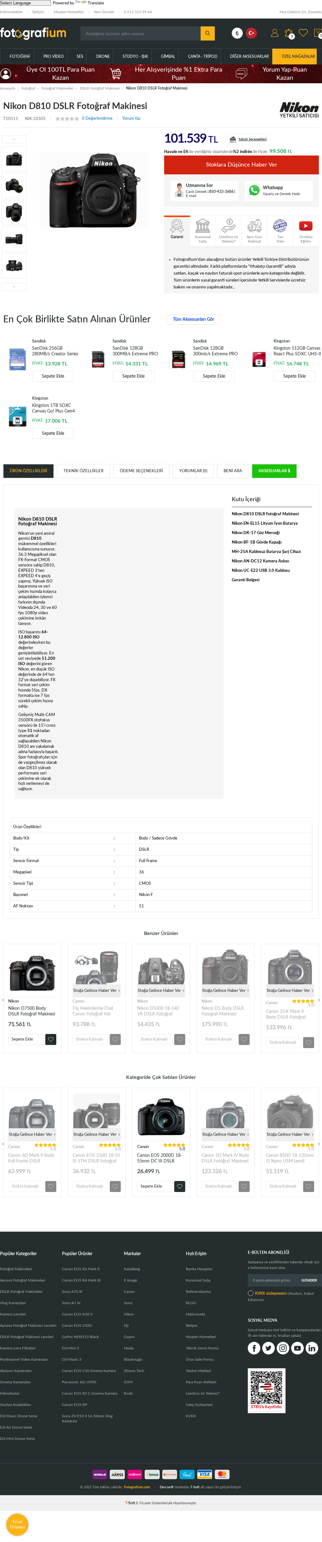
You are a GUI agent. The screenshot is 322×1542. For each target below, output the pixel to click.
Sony (128, 1303)
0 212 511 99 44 (138, 12)
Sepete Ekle (53, 376)
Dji (126, 1325)
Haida (129, 1348)
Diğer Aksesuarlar (249, 56)
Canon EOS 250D (77, 1325)
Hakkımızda (195, 1314)
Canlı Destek (196, 192)
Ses (80, 56)
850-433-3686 (221, 192)
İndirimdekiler (11, 12)
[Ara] (208, 33)
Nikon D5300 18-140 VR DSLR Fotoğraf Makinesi (158, 1011)
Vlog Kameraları (13, 1303)
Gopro (129, 1337)
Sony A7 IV (71, 1303)
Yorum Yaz (131, 119)
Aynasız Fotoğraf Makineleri (22, 1280)
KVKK (191, 1416)
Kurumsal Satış (198, 1280)
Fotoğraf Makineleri (16, 1269)
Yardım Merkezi (198, 1371)
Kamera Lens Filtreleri (18, 1348)
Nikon (13, 1001)
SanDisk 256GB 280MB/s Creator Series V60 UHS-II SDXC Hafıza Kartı (55, 351)
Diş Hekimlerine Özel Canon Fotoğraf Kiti (93, 1011)
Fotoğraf (20, 56)
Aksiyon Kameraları (16, 1371)
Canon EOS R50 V (77, 1314)
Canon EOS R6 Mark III (81, 1280)
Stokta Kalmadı (89, 1039)
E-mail (191, 196)
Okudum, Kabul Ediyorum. (281, 1297)
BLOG (191, 1303)
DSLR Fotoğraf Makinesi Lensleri (26, 1337)
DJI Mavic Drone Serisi (18, 1416)
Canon (78, 1001)
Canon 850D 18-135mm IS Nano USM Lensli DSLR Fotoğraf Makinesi (290, 1158)
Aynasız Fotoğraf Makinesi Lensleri (28, 1325)
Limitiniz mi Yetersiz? (202, 1393)
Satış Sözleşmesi (199, 1405)
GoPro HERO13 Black (80, 1337)
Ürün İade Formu (200, 1359)
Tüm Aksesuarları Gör (193, 319)
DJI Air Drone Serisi (16, 1427)
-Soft (130, 1503)
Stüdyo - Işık (135, 56)
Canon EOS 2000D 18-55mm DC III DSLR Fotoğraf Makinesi (159, 1158)
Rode (128, 1393)
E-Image (130, 1280)
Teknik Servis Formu (202, 1348)
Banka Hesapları (199, 1269)
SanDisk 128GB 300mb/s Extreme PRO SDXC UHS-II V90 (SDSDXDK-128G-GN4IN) (215, 351)
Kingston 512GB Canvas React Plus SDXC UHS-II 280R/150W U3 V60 (297, 351)
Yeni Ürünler (104, 12)
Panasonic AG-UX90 (79, 1382)
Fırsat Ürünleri (17, 1524)
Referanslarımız (198, 1291)
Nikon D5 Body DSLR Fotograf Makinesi (223, 1011)
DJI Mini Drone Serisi (17, 1439)
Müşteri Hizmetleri (69, 12)
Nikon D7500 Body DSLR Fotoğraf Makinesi (31, 1011)
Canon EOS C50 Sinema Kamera (89, 1371)
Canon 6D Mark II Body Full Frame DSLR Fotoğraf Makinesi (31, 1158)
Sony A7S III (72, 1291)
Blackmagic (133, 1359)
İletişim (38, 12)
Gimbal (168, 56)
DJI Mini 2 (70, 1348)
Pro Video (53, 56)
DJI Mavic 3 (71, 1359)
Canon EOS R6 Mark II (80, 1269)
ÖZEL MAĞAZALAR (298, 56)
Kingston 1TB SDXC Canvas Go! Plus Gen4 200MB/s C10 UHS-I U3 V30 (55, 408)
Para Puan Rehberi (201, 1382)
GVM (128, 1382)
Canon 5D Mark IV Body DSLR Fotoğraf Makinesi (225, 1158)
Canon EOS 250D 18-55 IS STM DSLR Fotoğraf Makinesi (96, 1158)
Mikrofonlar (9, 1393)
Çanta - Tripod (202, 56)
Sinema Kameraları (15, 1382)
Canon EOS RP (74, 1405)
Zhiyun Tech (134, 1371)
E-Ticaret (143, 1503)
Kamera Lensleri (13, 1314)
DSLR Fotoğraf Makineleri (21, 1291)
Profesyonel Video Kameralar (24, 1359)
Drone (103, 56)
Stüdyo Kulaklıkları (15, 1405)
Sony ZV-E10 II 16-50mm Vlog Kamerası (87, 1418)
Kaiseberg (132, 1269)
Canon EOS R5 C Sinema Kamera (89, 1393)
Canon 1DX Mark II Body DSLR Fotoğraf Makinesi (286, 1014)
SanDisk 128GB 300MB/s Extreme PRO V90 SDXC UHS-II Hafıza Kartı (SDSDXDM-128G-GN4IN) (135, 351)
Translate (96, 3)
